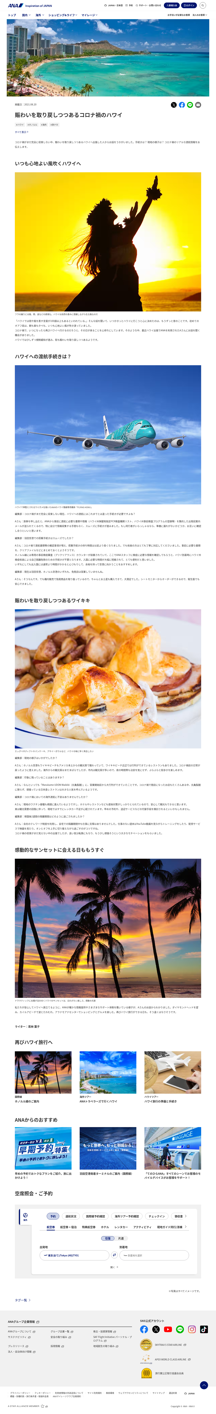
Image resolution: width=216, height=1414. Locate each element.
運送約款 (173, 1393)
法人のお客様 (199, 14)
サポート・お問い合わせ (150, 5)
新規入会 (173, 5)
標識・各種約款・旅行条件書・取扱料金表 (29, 1396)
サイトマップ (159, 1393)
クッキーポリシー (43, 1393)
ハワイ (21, 124)
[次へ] (186, 1216)
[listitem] (174, 105)
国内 (25, 15)
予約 (131, 5)
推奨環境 (110, 1393)
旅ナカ (55, 124)
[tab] (25, 1217)
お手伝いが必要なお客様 (179, 14)
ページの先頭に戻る (204, 1385)
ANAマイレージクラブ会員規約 (67, 1396)
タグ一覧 (21, 1300)
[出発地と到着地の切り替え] (114, 1255)
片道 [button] (121, 1238)
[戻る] (43, 1216)
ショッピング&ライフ (61, 15)
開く (112, 1267)
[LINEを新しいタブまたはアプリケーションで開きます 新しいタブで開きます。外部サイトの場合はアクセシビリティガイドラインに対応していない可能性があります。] (180, 1329)
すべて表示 (20, 132)
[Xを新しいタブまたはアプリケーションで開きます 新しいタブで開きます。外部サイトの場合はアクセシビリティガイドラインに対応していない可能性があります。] (156, 1329)
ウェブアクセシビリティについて (133, 1393)
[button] (203, 5)
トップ (12, 15)
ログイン (190, 5)
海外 (38, 15)
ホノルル (33, 124)
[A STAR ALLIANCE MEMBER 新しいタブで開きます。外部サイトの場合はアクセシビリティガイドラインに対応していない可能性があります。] (28, 1406)
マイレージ (88, 15)
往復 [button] (108, 1238)
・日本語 (115, 5)
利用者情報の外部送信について (69, 1393)
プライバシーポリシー (20, 1393)
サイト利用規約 (95, 1393)
